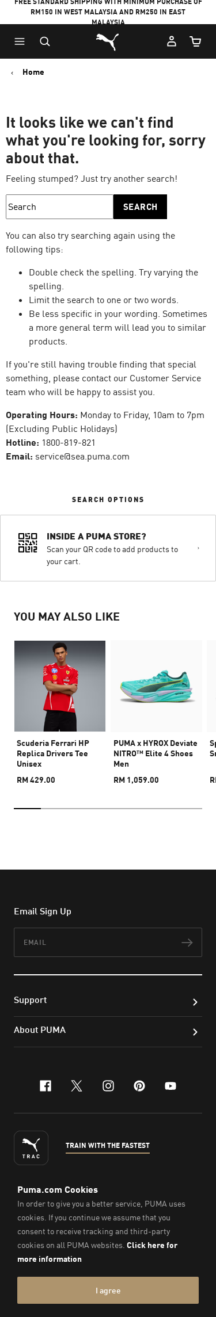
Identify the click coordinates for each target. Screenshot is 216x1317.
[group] (60, 707)
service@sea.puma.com (82, 456)
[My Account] (172, 41)
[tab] (27, 809)
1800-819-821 (68, 442)
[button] (22, 41)
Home (33, 71)
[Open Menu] (22, 41)
